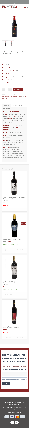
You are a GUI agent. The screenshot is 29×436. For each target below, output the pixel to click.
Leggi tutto (9, 209)
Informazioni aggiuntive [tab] (17, 105)
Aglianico (7, 62)
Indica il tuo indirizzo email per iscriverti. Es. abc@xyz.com (14, 379)
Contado (7, 96)
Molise (9, 59)
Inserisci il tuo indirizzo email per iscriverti (14, 369)
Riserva (20, 96)
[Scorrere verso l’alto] (3, 430)
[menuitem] (15, 3)
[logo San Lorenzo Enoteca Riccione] (12, 7)
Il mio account (15, 3)
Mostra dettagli (20, 209)
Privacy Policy (19, 412)
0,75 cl (9, 68)
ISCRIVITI (6, 383)
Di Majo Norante (11, 83)
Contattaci (22, 1)
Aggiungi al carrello (17, 89)
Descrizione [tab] (6, 105)
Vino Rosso (21, 94)
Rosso (9, 74)
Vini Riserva (16, 94)
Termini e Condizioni (13, 1)
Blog (6, 1)
